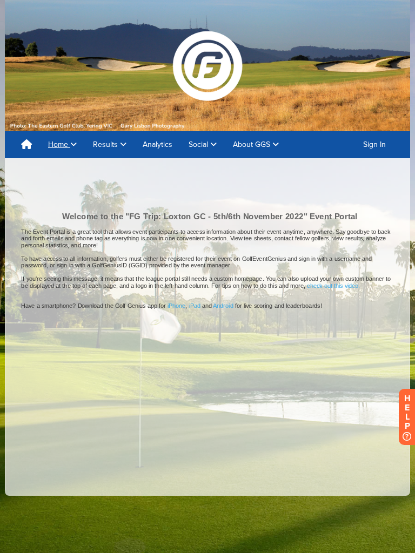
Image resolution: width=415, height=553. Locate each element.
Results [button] (106, 144)
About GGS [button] (252, 144)
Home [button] (59, 144)
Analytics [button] (157, 144)
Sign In (374, 144)
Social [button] (199, 144)
